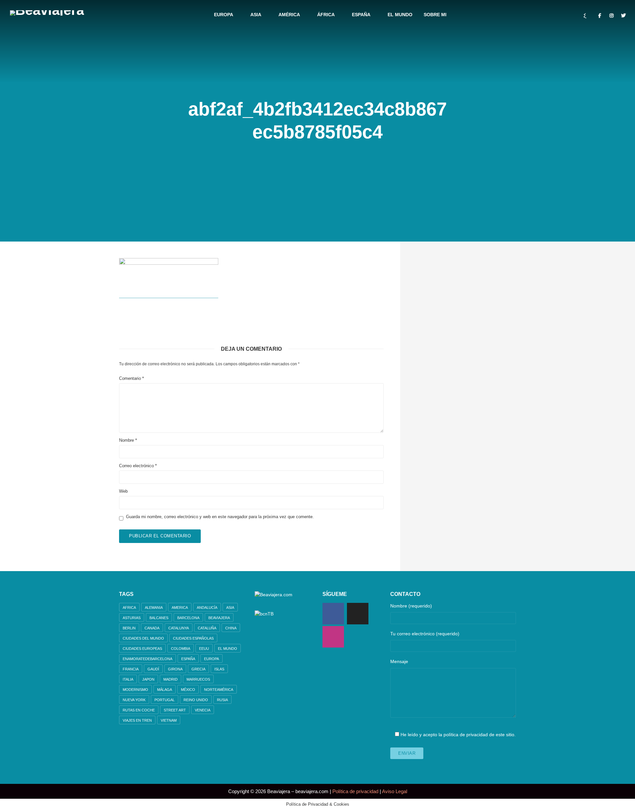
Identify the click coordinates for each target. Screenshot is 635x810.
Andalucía (207, 607)
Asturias (132, 618)
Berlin (129, 628)
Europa (223, 14)
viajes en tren (137, 720)
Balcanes (158, 618)
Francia (131, 669)
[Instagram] (333, 637)
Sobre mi (435, 14)
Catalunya (178, 628)
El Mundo (400, 14)
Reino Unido (196, 700)
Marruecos (198, 679)
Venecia (202, 710)
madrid (170, 679)
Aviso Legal (394, 791)
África (326, 14)
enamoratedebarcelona (147, 659)
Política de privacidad (355, 791)
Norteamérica (218, 690)
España (361, 14)
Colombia (180, 649)
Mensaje (399, 661)
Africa (129, 607)
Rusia (222, 700)
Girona (175, 669)
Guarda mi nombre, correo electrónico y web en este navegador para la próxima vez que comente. (220, 516)
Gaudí (153, 669)
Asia (255, 14)
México (188, 690)
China (230, 628)
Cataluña (207, 628)
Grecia (198, 669)
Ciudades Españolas (193, 638)
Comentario (131, 378)
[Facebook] (333, 613)
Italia (128, 679)
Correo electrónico (138, 465)
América (289, 14)
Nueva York (134, 700)
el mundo (227, 649)
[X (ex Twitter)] (357, 613)
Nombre (128, 440)
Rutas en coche (139, 710)
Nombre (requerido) (411, 605)
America (180, 607)
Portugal (164, 700)
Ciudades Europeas (142, 649)
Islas (219, 669)
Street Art (175, 710)
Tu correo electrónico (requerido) (424, 633)
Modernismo (135, 690)
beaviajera (219, 618)
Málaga (164, 690)
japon (148, 679)
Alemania (154, 607)
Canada (152, 628)
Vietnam (169, 720)
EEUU (204, 649)
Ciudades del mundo (143, 638)
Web (123, 491)
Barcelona (188, 618)
